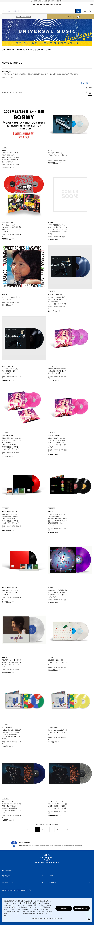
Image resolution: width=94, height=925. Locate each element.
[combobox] (41, 10)
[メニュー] (91, 4)
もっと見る (84, 83)
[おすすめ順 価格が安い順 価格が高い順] (86, 87)
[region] (23, 16)
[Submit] (78, 11)
